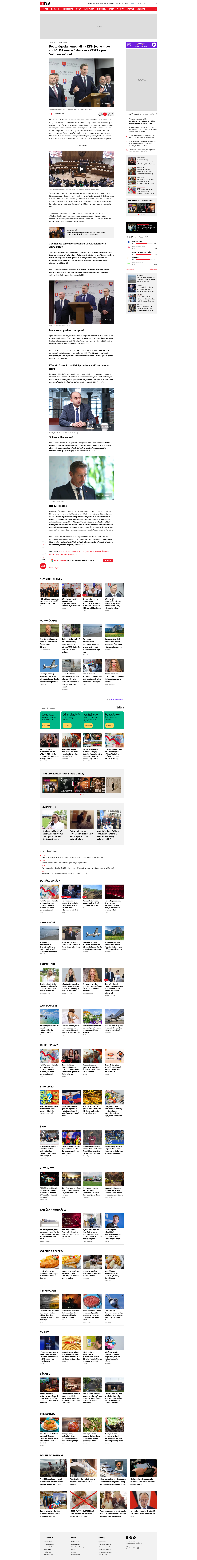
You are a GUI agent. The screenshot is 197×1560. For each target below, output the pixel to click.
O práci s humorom (45, 1241)
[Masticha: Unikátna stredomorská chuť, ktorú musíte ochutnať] (92, 1262)
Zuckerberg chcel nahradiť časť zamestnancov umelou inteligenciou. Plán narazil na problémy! (113, 1234)
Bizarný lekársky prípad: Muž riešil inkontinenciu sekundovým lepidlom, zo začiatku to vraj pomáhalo (71, 1355)
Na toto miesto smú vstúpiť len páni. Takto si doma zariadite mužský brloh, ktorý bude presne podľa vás (49, 1398)
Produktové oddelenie (104, 1544)
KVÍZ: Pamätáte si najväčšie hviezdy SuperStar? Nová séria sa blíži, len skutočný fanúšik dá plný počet (146, 228)
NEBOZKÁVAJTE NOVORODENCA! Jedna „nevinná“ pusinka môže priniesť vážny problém (72, 857)
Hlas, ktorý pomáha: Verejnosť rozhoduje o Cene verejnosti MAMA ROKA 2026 (70, 1233)
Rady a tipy (86, 1278)
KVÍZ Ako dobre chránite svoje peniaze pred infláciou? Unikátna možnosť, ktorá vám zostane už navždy (113, 754)
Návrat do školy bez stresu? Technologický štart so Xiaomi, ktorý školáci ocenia (113, 1068)
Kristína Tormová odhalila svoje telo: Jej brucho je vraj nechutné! (64, 863)
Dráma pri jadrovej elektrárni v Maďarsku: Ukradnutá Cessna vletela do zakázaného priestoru (92, 945)
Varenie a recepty (51, 1251)
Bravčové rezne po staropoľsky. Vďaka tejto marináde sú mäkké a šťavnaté (48, 1274)
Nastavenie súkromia (50, 1547)
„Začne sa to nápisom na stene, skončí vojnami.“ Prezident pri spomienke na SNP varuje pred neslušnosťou (49, 1356)
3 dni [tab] (145, 114)
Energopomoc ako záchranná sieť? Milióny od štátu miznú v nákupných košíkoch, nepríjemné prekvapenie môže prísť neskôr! (114, 1111)
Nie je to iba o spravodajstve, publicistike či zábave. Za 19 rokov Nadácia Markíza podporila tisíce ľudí (92, 1356)
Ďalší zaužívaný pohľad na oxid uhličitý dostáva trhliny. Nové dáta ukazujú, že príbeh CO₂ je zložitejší (49, 1315)
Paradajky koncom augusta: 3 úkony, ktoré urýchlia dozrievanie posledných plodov (91, 1437)
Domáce (45, 9)
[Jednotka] (128, 253)
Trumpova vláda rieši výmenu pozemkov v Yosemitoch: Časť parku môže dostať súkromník (113, 945)
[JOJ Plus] (128, 263)
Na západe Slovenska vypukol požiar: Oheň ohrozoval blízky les (64, 873)
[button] (105, 114)
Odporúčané (108, 1322)
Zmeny (61, 551)
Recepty (42, 1445)
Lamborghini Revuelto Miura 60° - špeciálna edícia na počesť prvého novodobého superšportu (114, 1191)
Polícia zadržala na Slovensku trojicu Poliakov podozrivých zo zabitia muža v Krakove (81, 835)
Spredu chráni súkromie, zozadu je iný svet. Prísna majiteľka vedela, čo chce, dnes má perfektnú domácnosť (92, 1398)
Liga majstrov (108, 1156)
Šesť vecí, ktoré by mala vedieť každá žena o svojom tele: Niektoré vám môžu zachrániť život (71, 1029)
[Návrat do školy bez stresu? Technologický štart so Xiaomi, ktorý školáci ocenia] (114, 1056)
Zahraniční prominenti (67, 993)
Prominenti (68, 9)
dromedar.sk (43, 1035)
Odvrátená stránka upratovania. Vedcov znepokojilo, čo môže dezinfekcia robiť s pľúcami (112, 1356)
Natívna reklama (75, 1554)
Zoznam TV (49, 806)
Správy (71, 841)
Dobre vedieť (43, 761)
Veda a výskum (87, 1322)
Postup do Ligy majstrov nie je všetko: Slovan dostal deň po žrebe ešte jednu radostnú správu (114, 1149)
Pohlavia (75, 551)
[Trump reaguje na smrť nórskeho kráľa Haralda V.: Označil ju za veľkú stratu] (71, 933)
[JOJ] (128, 247)
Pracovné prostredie (88, 1241)
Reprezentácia (43, 1158)
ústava (67, 551)
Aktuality (107, 1241)
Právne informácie (49, 1542)
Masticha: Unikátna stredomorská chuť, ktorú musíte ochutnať (92, 1273)
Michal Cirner (54, 554)
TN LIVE (44, 1332)
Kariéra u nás (47, 1549)
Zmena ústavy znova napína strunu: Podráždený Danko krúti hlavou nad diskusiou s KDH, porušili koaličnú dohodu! (92, 603)
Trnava (106, 912)
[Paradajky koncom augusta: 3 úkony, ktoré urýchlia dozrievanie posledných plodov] (92, 1425)
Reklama (74, 1538)
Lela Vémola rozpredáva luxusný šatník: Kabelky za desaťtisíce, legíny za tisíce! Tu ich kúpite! (70, 987)
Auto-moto (47, 1168)
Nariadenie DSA (48, 1554)
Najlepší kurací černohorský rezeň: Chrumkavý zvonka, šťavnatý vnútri (112, 1274)
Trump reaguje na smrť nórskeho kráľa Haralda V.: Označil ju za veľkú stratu (71, 944)
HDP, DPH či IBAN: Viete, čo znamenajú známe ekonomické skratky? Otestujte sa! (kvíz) (49, 1109)
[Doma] (128, 258)
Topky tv (120, 9)
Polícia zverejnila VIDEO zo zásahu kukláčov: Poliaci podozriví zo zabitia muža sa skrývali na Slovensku (146, 309)
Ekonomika (101, 9)
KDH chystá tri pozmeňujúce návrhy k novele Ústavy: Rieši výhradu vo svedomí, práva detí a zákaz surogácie (113, 603)
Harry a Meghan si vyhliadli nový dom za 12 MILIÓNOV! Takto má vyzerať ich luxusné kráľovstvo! (114, 988)
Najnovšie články (49, 851)
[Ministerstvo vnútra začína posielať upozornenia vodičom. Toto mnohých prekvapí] (92, 1179)
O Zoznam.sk (48, 1538)
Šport (78, 9)
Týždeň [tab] (153, 114)
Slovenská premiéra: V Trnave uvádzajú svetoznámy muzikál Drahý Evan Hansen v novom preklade (113, 905)
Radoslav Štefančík (102, 551)
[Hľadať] (154, 9)
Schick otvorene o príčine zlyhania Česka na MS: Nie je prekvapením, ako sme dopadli (71, 1149)
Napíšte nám (47, 1552)
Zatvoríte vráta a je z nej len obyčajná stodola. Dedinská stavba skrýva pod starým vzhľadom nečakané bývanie (113, 1398)
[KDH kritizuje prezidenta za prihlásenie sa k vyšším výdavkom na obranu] (49, 590)
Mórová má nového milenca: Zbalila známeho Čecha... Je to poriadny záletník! (92, 987)
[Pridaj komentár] (43, 544)
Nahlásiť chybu (54, 568)
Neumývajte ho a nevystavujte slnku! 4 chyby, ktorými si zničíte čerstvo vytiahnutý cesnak (114, 1437)
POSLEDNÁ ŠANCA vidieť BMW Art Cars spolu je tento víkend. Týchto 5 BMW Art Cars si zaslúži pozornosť (49, 1192)
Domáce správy (50, 880)
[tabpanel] (141, 135)
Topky (60, 42)
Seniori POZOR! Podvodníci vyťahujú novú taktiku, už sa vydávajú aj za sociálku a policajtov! (146, 299)
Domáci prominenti (45, 993)
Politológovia (84, 551)
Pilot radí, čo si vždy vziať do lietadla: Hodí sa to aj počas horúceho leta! (114, 1027)
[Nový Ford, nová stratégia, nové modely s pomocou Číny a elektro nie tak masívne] (71, 1179)
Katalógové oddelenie (104, 1549)
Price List (73, 1552)
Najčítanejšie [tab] (134, 114)
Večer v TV (143, 236)
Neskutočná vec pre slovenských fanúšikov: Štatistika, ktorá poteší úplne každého (70, 752)
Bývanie (45, 1373)
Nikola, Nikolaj (115, 3)
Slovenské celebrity (143, 224)
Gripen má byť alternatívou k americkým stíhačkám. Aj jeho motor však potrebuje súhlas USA (114, 1315)
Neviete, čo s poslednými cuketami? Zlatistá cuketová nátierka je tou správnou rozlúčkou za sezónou (49, 1438)
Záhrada (85, 1443)
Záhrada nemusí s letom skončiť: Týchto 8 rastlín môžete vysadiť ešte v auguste (92, 1029)
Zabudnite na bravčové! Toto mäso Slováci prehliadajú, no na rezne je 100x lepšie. (70, 1274)
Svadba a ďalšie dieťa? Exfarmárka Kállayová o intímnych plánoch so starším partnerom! (52, 835)
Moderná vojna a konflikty (68, 1320)
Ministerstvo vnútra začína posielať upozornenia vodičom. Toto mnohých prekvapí (91, 1191)
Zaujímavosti (89, 9)
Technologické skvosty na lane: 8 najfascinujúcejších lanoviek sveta (49, 1029)
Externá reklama (75, 1544)
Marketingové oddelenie (105, 1552)
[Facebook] (127, 1537)
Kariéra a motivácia (53, 1209)
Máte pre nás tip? (103, 1554)
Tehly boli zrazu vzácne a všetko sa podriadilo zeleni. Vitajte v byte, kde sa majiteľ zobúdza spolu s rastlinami (71, 1398)
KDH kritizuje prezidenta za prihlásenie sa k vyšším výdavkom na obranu (49, 601)
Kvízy (111, 9)
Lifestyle (130, 9)
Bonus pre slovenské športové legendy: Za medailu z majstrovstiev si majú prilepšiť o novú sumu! (70, 1111)
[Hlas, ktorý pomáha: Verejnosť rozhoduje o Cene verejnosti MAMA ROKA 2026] (71, 1220)
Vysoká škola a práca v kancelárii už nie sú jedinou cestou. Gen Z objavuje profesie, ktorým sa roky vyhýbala (92, 1234)
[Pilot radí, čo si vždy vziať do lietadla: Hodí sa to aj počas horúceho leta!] (114, 1016)
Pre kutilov (47, 1413)
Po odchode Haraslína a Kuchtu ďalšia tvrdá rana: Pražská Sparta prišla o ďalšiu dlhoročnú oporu (92, 1149)
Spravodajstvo (102, 1542)
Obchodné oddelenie (104, 1547)
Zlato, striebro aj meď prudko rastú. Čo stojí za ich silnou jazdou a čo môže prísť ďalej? (92, 1109)
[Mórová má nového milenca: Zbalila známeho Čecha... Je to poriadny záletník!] (92, 975)
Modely (63, 1197)
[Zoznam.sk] (131, 1548)
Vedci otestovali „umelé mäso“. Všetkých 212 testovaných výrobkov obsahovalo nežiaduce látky (92, 1315)
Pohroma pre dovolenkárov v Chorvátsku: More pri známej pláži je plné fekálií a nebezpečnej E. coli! (48, 947)
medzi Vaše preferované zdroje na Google (74, 560)
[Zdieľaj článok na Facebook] (43, 552)
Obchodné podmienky (77, 1547)
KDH (92, 551)
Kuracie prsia (108, 1280)
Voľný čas (141, 9)
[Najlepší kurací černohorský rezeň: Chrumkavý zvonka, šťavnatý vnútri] (114, 1262)
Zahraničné (55, 9)
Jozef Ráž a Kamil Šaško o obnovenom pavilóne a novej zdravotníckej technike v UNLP (108, 835)
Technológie (48, 1290)
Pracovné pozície (47, 708)
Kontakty (101, 1538)
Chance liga (86, 1156)
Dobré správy (49, 1045)
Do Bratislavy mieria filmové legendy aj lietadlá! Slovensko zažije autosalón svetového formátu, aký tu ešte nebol (92, 754)
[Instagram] (130, 1537)
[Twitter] (134, 1537)
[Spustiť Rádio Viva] (141, 43)
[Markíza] (128, 242)
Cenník (73, 1549)
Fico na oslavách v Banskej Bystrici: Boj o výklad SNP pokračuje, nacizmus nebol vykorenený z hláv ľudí (78, 868)
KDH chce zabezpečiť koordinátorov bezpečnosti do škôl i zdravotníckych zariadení (71, 602)
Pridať (109, 560)
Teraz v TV (131, 236)
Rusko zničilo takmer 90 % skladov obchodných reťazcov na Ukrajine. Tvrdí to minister (70, 1314)
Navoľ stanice (130, 269)
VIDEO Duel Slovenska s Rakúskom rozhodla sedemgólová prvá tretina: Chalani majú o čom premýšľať (49, 1151)
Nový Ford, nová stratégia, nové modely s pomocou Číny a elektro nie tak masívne (71, 1191)
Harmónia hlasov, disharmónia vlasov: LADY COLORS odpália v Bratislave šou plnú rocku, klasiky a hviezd (49, 754)
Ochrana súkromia (49, 1544)
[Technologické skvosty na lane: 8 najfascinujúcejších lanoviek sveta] (49, 1016)
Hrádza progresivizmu (69, 554)
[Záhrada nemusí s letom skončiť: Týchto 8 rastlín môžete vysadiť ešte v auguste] (92, 1016)
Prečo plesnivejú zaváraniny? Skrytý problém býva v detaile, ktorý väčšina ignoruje (70, 1437)
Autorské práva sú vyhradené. (134, 1543)
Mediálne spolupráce (67, 1239)
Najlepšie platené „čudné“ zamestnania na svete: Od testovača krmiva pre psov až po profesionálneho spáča (49, 1234)
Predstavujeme (108, 1197)
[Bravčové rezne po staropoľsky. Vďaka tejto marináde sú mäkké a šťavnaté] (49, 1262)
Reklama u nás (75, 1542)
